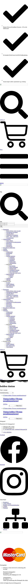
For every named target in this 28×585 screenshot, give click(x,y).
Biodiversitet (12, 261)
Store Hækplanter (13, 271)
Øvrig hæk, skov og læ (15, 273)
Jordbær (5, 249)
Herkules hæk (12, 268)
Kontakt (8, 282)
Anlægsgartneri (7, 239)
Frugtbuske (12, 259)
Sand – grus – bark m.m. (12, 236)
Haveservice (9, 246)
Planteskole (6, 229)
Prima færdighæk (13, 267)
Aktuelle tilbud (10, 233)
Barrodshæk (12, 266)
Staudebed (11, 260)
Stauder (8, 254)
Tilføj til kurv (19, 405)
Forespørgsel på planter (12, 232)
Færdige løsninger (10, 256)
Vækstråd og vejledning (12, 235)
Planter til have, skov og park (13, 231)
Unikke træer (9, 252)
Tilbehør (8, 280)
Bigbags (11, 275)
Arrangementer (10, 238)
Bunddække (9, 253)
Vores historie (9, 287)
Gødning (8, 278)
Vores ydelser (9, 240)
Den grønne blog (10, 285)
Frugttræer (11, 257)
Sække (11, 277)
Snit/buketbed (12, 263)
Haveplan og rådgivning (9, 247)
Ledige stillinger (10, 284)
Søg (1, 191)
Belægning (9, 243)
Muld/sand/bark (10, 274)
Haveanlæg (9, 245)
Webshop (5, 250)
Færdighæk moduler (14, 270)
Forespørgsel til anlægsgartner (13, 242)
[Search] (1, 227)
